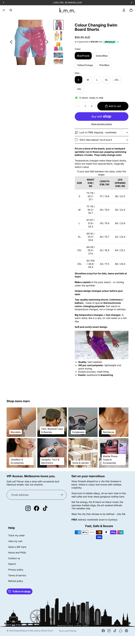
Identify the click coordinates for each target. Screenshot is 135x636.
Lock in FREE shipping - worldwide (97, 132)
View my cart (15, 541)
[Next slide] (48, 42)
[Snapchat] (121, 631)
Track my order (16, 535)
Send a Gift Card (17, 546)
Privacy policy (15, 569)
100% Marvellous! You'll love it (95, 139)
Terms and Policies (67, 631)
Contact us (14, 558)
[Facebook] (103, 631)
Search (12, 563)
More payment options (101, 124)
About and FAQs (17, 552)
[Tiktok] (115, 631)
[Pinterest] (126, 631)
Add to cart (115, 106)
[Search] (10, 10)
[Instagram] (109, 631)
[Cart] (131, 10)
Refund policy (15, 581)
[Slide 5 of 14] (58, 61)
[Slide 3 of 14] (58, 46)
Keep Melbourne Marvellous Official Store (33, 630)
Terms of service (17, 575)
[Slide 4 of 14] (58, 55)
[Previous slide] (10, 42)
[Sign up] (61, 494)
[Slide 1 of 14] (58, 25)
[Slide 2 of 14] (58, 35)
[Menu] (4, 10)
